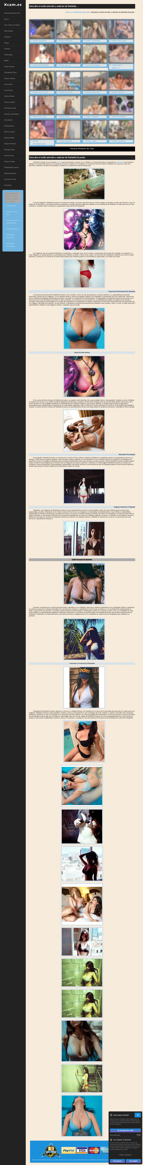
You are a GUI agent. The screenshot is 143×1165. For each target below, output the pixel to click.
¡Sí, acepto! (133, 1161)
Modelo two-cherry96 (40, 92)
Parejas (6, 43)
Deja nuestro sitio (115, 1135)
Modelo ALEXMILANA (40, 65)
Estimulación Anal (10, 108)
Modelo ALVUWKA (118, 117)
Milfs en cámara (9, 132)
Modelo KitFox (64, 117)
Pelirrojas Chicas (9, 150)
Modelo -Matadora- (92, 117)
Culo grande (8, 120)
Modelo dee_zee (65, 65)
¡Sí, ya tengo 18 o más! (125, 1130)
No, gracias (117, 1161)
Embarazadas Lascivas (11, 167)
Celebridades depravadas (10, 236)
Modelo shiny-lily (118, 92)
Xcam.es (68, 12)
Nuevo (6, 19)
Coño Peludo (8, 90)
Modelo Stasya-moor (93, 92)
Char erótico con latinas (12, 25)
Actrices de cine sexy (11, 213)
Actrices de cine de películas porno (12, 222)
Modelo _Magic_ (91, 141)
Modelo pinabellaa (65, 141)
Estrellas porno (9, 126)
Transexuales (8, 55)
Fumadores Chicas (10, 179)
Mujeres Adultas (9, 78)
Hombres (7, 49)
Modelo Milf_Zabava (93, 65)
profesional (120, 162)
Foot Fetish (8, 185)
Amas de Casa (9, 155)
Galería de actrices (12, 229)
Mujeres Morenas (10, 144)
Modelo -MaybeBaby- (93, 41)
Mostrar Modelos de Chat (82, 149)
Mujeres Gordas (9, 161)
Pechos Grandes (9, 102)
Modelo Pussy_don (39, 117)
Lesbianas (7, 37)
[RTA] (139, 1135)
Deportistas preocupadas (10, 245)
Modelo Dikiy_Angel (119, 41)
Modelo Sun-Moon (65, 92)
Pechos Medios (9, 96)
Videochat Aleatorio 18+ (12, 13)
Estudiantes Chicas (10, 72)
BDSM (6, 60)
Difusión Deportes (10, 173)
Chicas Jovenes (9, 66)
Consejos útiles (11, 206)
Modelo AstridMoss (119, 141)
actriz (60, 162)
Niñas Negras (8, 31)
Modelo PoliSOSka (65, 41)
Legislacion (128, 1154)
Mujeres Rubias (9, 138)
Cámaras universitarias (11, 114)
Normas (121, 1154)
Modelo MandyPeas (40, 41)
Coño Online (8, 84)
